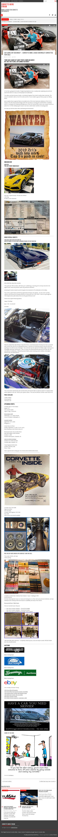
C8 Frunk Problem (7, 781)
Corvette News (4, 25)
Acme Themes (53, 834)
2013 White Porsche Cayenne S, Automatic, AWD (15, 698)
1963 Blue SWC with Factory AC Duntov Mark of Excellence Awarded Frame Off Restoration (20, 240)
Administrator (14, 827)
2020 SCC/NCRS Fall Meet (10, 439)
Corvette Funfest (8, 420)
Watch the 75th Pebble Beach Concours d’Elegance (45, 790)
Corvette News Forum (7, 5)
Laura (14, 57)
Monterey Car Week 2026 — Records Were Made (28, 807)
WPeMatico (11, 775)
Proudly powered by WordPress (31, 834)
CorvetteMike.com (14, 1)
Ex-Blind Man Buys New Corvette (47, 781)
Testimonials (20, 1)
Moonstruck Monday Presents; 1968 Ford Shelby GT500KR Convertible (10, 808)
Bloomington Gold (8, 414)
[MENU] (2, 15)
